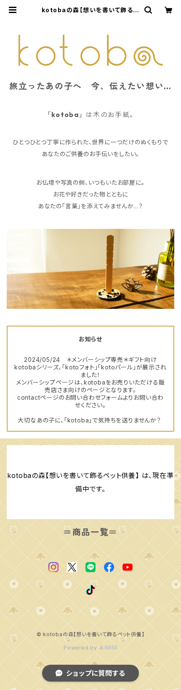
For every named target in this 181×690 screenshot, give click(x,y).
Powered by (81, 648)
